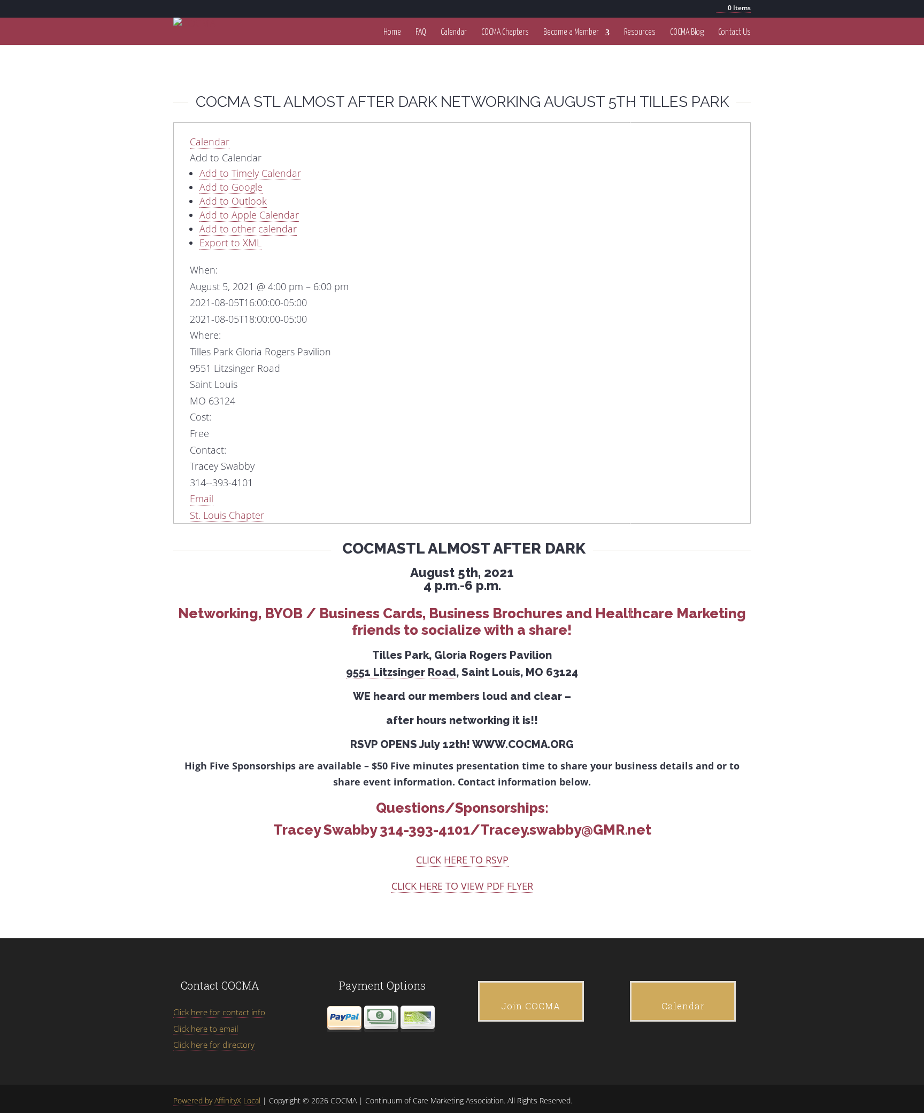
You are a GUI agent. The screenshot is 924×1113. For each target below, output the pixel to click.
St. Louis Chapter (227, 515)
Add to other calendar (248, 228)
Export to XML (230, 242)
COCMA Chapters (505, 32)
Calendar (454, 32)
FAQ (420, 32)
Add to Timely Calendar (250, 173)
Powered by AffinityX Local (216, 1100)
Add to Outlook (233, 200)
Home (392, 32)
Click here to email (205, 1028)
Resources (640, 32)
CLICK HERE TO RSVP (462, 859)
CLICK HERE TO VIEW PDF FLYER (462, 885)
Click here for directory (214, 1044)
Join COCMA (531, 1005)
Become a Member (571, 32)
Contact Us (734, 32)
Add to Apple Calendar (249, 214)
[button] (225, 157)
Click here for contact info (219, 1012)
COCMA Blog (687, 32)
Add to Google (231, 187)
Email (201, 498)
